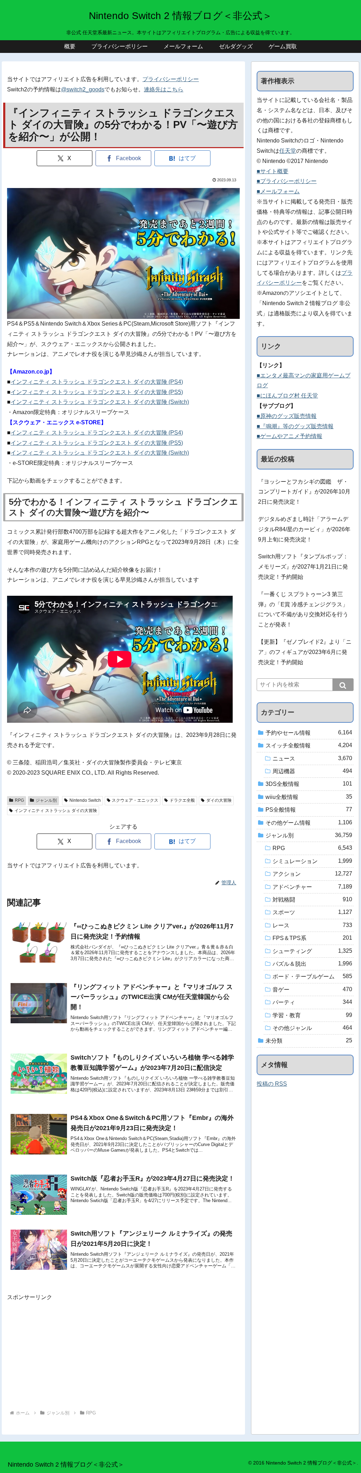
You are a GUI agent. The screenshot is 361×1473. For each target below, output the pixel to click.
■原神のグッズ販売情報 (287, 416)
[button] (343, 684)
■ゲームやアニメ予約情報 (289, 436)
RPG (19, 800)
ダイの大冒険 (219, 800)
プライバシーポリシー (170, 79)
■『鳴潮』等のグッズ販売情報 (295, 426)
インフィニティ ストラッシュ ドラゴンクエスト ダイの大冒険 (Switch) (100, 402)
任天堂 (287, 151)
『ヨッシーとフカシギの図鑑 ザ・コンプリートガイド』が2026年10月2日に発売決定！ (304, 492)
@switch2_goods (82, 89)
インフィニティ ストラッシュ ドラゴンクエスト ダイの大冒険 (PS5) (97, 392)
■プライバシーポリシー (287, 181)
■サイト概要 (272, 171)
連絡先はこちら (163, 89)
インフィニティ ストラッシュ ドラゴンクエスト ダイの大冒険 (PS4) (97, 382)
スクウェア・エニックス (135, 800)
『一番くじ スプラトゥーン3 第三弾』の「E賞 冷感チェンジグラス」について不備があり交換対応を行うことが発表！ (303, 609)
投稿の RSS (272, 1084)
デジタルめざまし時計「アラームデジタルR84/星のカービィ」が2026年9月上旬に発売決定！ (304, 529)
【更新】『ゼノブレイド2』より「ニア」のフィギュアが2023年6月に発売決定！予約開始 (304, 652)
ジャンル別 (46, 800)
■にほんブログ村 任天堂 (287, 396)
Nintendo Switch (85, 800)
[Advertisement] (123, 1352)
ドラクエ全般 (182, 800)
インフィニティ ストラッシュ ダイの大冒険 (55, 810)
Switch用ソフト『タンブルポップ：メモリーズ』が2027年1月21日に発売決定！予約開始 (303, 566)
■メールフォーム (278, 191)
